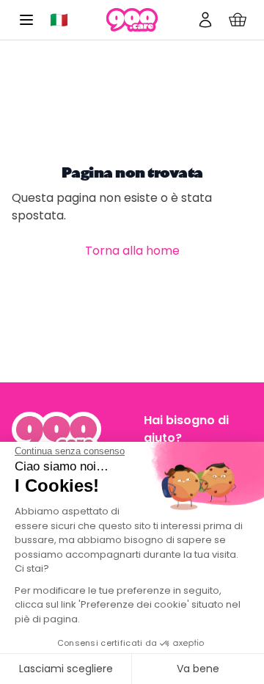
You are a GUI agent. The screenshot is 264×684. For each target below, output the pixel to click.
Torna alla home (132, 250)
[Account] (205, 20)
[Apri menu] (26, 19)
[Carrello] (237, 19)
